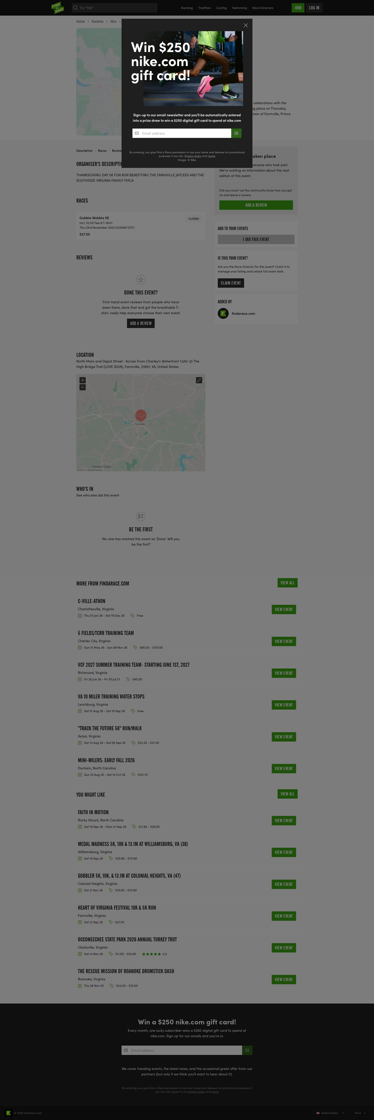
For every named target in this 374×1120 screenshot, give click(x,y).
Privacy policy (193, 156)
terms (211, 156)
